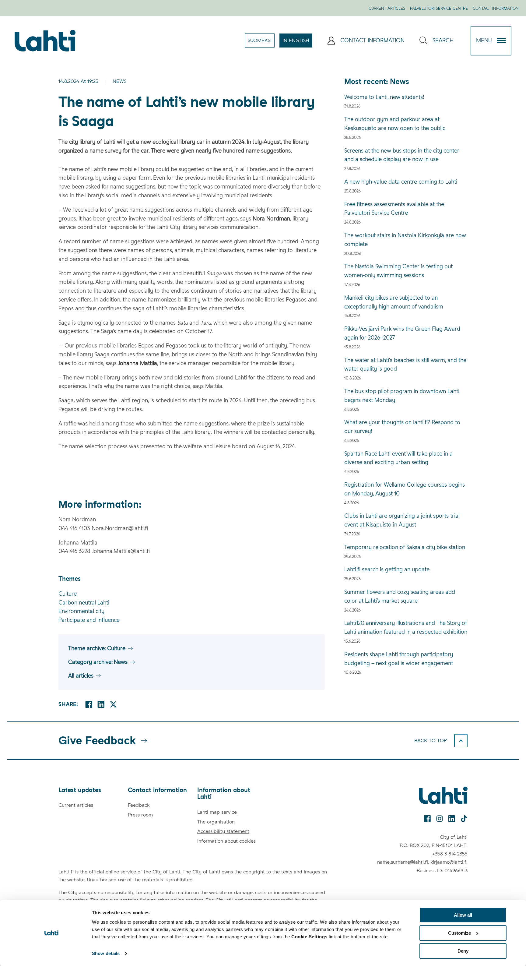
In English (297, 42)
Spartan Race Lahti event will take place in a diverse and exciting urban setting (398, 458)
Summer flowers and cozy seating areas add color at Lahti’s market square (399, 596)
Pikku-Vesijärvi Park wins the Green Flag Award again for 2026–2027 (402, 333)
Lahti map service (217, 812)
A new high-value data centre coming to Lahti (400, 181)
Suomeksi (261, 42)
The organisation (216, 822)
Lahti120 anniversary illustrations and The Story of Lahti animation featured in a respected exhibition (405, 627)
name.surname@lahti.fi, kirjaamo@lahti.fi (422, 862)
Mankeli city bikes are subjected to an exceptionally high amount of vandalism (393, 302)
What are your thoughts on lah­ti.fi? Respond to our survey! (402, 426)
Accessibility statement (223, 831)
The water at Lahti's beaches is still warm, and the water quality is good (405, 364)
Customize (459, 933)
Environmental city (81, 611)
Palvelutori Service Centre (439, 8)
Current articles (387, 8)
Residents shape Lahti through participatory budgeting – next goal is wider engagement (398, 658)
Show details (106, 953)
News (119, 81)
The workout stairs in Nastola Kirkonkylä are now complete (405, 239)
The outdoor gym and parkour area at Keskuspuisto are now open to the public (394, 123)
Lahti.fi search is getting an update (387, 569)
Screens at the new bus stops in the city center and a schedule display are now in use (401, 155)
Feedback (138, 805)
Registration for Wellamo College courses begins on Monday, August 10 (404, 489)
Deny (463, 951)
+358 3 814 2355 (450, 854)
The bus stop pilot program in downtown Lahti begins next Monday (401, 395)
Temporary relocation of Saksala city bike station (404, 547)
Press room (140, 815)
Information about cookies (226, 841)
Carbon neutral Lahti (83, 602)
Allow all (463, 915)
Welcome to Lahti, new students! (384, 97)
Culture (67, 594)
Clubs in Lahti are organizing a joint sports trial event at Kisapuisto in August (402, 520)
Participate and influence (89, 620)
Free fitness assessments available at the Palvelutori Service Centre (394, 208)
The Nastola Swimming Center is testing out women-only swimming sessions (398, 270)
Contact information (496, 8)
